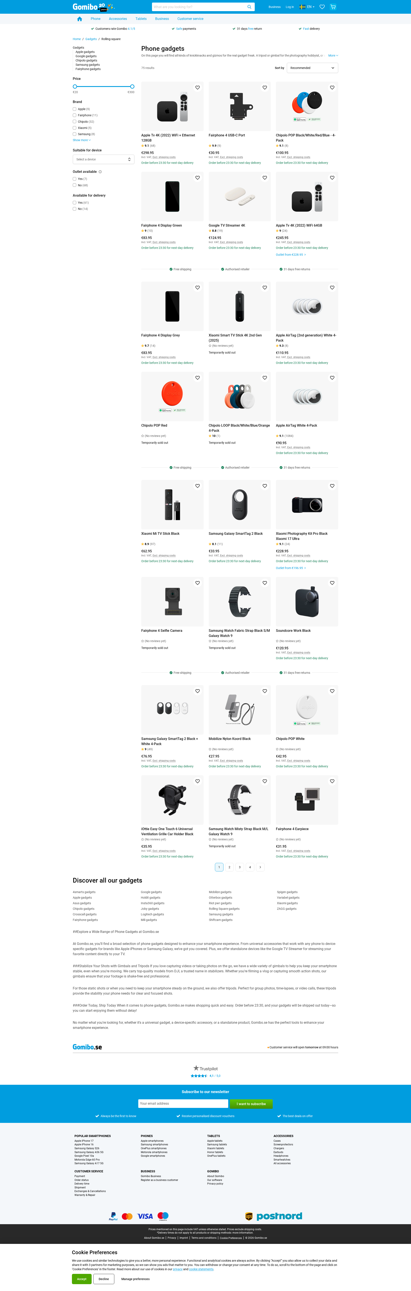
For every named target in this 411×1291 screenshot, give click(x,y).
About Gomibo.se (154, 1237)
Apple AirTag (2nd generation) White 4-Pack (306, 337)
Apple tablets (214, 1141)
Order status (81, 1180)
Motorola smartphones (154, 1152)
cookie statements (201, 1269)
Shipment (80, 1187)
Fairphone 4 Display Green (161, 225)
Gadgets (91, 39)
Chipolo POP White (290, 739)
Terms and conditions (203, 1237)
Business (275, 7)
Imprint (184, 1237)
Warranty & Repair (84, 1195)
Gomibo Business (151, 1176)
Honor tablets (215, 1152)
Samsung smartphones (154, 1144)
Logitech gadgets (152, 914)
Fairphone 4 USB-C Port (227, 135)
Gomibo (213, 1171)
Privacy (172, 1237)
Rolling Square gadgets (224, 908)
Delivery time (81, 1183)
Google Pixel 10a (84, 1156)
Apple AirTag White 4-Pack (296, 425)
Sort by (279, 68)
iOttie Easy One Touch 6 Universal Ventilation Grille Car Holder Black (167, 831)
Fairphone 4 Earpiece (292, 829)
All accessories (282, 1163)
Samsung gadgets (88, 64)
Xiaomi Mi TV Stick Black (160, 534)
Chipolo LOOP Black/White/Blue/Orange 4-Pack (239, 428)
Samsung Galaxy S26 (86, 1148)
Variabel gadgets (288, 897)
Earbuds (278, 1152)
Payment (79, 1176)
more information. (242, 1232)
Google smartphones (153, 1156)
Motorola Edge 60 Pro (87, 1159)
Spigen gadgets (287, 892)
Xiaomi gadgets (287, 903)
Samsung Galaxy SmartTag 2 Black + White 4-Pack (169, 741)
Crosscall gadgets (85, 914)
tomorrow (311, 1047)
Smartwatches (282, 1159)
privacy (178, 1269)
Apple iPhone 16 (84, 1144)
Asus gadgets (82, 903)
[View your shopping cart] (333, 6)
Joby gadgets (150, 908)
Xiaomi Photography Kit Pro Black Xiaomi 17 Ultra (302, 536)
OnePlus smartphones (154, 1148)
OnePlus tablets (216, 1156)
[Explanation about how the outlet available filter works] (100, 171)
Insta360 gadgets (152, 903)
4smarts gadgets (84, 892)
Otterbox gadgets (220, 897)
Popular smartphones (92, 1136)
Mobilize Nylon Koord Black (230, 739)
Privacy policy (215, 1183)
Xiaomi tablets (215, 1148)
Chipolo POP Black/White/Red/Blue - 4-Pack (305, 137)
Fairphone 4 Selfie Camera (161, 631)
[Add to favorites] (197, 87)
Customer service (190, 19)
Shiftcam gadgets (220, 920)
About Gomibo (215, 1176)
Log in (290, 7)
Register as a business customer (159, 1180)
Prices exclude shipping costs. (244, 1229)
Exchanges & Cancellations (90, 1191)
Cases (277, 1141)
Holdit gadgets (150, 897)
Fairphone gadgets (88, 69)
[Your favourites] (322, 7)
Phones (147, 1136)
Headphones (281, 1156)
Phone (95, 19)
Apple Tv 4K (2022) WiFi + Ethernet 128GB (168, 137)
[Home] (79, 19)
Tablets (141, 19)
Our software (214, 1180)
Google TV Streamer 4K (227, 225)
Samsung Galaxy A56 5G (88, 1152)
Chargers (279, 1148)
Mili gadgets (149, 920)
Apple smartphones (152, 1141)
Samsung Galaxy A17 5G (88, 1163)
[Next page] (260, 867)
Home (77, 39)
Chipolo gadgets (86, 60)
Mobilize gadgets (220, 892)
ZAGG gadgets (286, 908)
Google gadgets (86, 56)
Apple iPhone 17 (84, 1141)
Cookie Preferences (231, 1238)
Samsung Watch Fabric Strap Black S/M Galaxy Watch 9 (239, 633)
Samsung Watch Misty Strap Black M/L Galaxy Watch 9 (238, 831)
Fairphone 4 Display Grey (160, 335)
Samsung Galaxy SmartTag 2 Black (236, 534)
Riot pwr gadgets (220, 903)
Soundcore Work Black (293, 631)
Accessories (118, 19)
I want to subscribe (251, 1104)
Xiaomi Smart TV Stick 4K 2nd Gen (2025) (235, 337)
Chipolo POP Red (154, 425)
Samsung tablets (217, 1144)
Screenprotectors (283, 1144)
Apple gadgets (85, 52)
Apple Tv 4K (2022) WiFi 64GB (299, 225)
